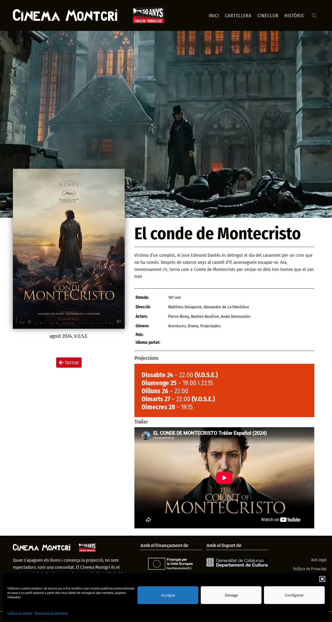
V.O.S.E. (81, 336)
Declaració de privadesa (51, 613)
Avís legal (318, 559)
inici (214, 15)
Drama (193, 326)
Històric (294, 15)
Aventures (177, 326)
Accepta (168, 595)
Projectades (210, 326)
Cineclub (268, 15)
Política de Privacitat (309, 568)
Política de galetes (19, 613)
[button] (322, 579)
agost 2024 (61, 336)
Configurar (294, 595)
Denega (231, 595)
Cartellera (238, 15)
